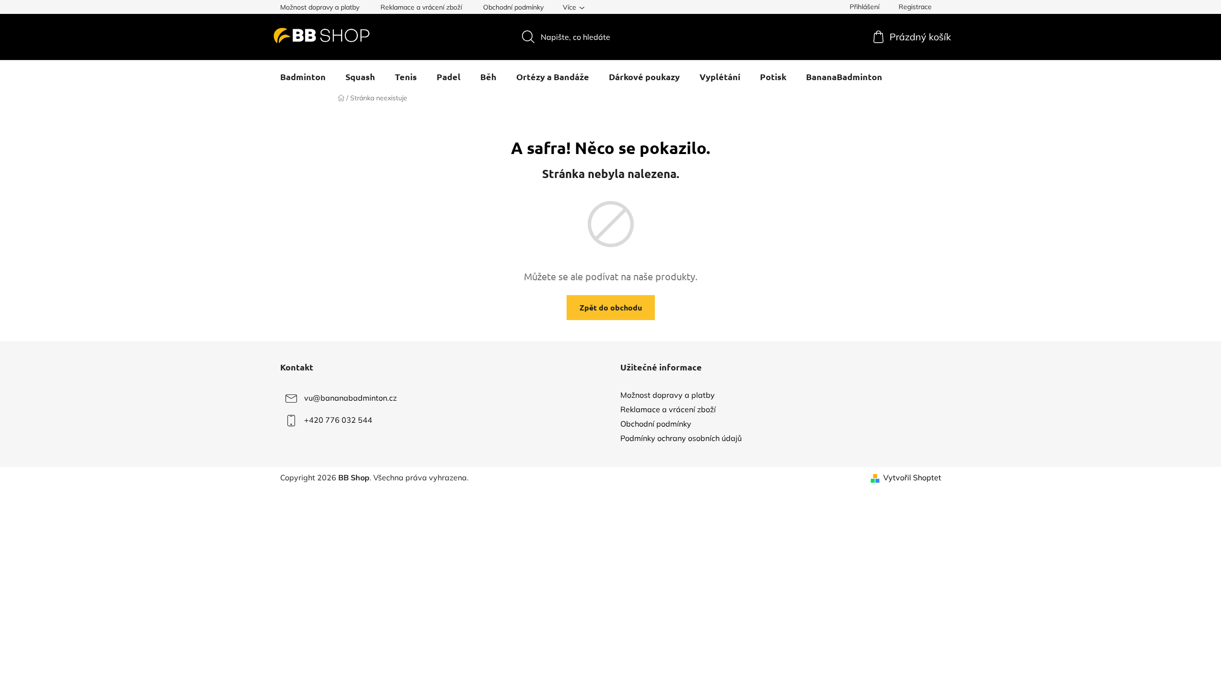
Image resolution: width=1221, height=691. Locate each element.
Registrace (915, 6)
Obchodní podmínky (513, 7)
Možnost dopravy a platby (319, 7)
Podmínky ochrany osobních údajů (681, 438)
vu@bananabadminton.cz (350, 398)
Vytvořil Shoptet (912, 477)
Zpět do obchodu (611, 307)
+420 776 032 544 (338, 420)
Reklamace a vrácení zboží (421, 7)
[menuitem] (303, 76)
